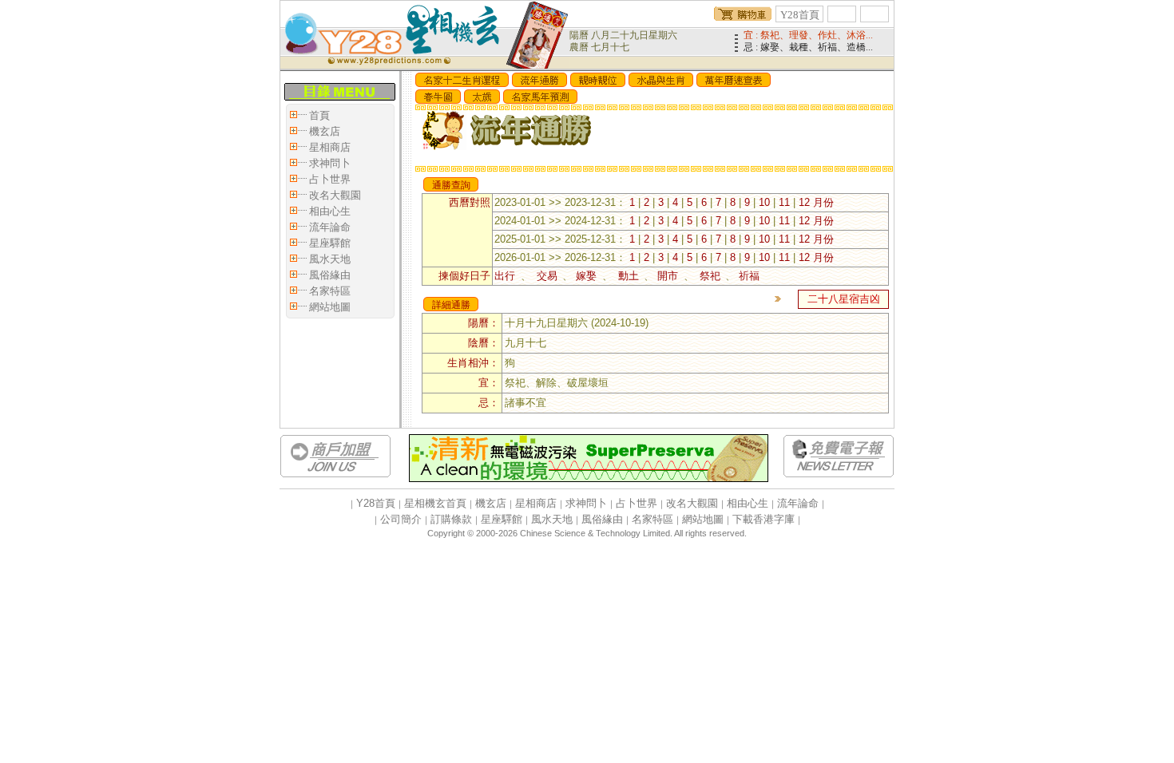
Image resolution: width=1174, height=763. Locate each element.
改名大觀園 (335, 195)
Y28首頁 (799, 15)
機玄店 (324, 131)
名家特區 (330, 291)
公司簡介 (401, 519)
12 (804, 202)
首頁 (319, 115)
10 (764, 202)
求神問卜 (330, 163)
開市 (670, 276)
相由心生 (330, 211)
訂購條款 (451, 519)
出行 (507, 276)
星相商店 (330, 147)
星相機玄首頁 (435, 503)
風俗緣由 (330, 275)
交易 (546, 276)
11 (784, 202)
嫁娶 (589, 276)
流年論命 (330, 227)
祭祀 (709, 276)
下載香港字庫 (763, 519)
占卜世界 (330, 179)
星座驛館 (330, 243)
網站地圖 (330, 307)
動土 (628, 276)
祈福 (749, 276)
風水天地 (330, 259)
